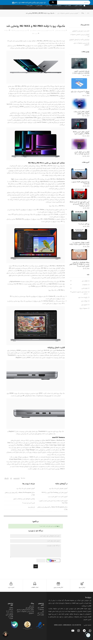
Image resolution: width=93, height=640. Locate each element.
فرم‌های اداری (9, 615)
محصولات (84, 284)
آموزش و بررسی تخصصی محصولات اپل (39, 30)
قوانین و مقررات (10, 617)
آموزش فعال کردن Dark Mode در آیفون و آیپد (81, 133)
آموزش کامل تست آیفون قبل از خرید (57, 497)
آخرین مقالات (85, 162)
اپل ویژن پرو (31, 507)
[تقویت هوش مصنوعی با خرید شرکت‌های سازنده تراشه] (79, 234)
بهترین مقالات (85, 52)
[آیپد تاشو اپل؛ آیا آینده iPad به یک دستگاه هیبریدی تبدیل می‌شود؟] (79, 194)
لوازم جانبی (84, 288)
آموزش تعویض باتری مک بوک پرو (58, 488)
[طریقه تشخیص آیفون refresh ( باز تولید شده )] (79, 63)
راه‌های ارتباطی (11, 608)
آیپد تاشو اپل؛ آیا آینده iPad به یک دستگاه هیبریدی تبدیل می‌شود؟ (79, 204)
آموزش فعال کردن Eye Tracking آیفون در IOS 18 (54, 492)
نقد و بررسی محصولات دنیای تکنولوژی (25, 612)
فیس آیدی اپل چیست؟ (28, 503)
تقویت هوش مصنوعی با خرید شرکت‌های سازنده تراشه (79, 243)
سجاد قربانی (58, 30)
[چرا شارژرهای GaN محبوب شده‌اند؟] (79, 174)
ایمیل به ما (10, 613)
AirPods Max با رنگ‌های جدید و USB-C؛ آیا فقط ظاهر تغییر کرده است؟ (79, 264)
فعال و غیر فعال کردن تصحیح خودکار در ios (82, 153)
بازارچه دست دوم (82, 297)
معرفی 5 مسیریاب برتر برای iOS (80, 92)
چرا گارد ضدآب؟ (84, 224)
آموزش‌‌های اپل (30, 608)
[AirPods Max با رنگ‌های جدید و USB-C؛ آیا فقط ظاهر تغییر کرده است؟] (79, 254)
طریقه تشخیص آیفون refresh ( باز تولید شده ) (81, 72)
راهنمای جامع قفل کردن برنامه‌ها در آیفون (24, 499)
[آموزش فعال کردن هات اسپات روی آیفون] (79, 103)
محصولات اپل (41, 610)
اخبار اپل (31, 606)
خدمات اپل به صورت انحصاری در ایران (79, 293)
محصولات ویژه (83, 308)
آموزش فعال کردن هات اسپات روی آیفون (81, 113)
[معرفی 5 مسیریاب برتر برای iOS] (79, 83)
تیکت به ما (9, 611)
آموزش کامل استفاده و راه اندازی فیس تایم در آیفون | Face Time (53, 502)
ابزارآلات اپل (84, 301)
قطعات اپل (84, 281)
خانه (88, 275)
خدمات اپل (41, 613)
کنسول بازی (84, 305)
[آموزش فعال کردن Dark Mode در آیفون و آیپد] (79, 124)
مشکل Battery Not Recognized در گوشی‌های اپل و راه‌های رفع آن (52, 508)
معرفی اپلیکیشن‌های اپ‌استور (25, 610)
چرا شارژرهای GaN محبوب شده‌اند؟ (80, 183)
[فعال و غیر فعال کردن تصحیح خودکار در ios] (79, 144)
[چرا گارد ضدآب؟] (79, 216)
